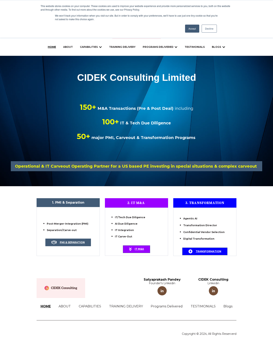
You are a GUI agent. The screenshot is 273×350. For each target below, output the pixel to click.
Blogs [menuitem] (227, 306)
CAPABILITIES (89, 46)
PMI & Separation (72, 242)
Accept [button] (192, 28)
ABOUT (68, 46)
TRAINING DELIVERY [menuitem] (126, 306)
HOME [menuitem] (46, 306)
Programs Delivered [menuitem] (167, 306)
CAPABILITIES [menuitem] (90, 306)
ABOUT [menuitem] (65, 306)
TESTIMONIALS (195, 46)
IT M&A (139, 248)
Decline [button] (209, 28)
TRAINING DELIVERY (122, 46)
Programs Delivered (158, 46)
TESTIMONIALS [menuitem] (203, 306)
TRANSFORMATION (208, 251)
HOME (52, 46)
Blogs (216, 46)
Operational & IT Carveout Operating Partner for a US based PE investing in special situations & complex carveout (136, 166)
